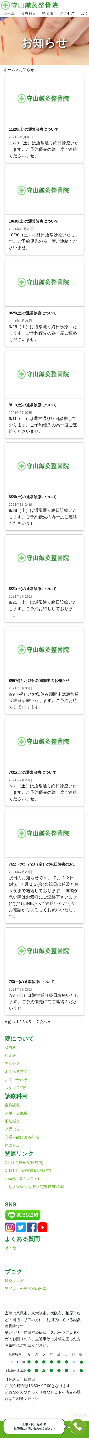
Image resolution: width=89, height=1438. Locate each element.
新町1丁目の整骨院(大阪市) (28, 1171)
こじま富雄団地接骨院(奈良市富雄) (34, 1187)
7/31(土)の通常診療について (32, 772)
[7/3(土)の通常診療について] (44, 951)
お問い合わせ (16, 1080)
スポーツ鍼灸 (16, 1113)
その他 (10, 1248)
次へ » (45, 1022)
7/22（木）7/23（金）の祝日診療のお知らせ (46, 864)
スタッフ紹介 (16, 1088)
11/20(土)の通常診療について (34, 129)
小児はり (12, 1129)
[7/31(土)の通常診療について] (44, 742)
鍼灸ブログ (14, 1281)
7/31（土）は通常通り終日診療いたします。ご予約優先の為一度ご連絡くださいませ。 (43, 792)
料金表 (47, 13)
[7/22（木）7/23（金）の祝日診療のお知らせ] (44, 834)
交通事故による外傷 (22, 1137)
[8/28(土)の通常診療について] (44, 466)
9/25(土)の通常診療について (32, 313)
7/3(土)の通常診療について (31, 982)
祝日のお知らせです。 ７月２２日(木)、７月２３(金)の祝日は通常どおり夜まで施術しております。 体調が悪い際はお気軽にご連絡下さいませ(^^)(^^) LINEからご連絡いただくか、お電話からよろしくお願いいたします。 (44, 897)
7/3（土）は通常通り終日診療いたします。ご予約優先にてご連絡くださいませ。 (44, 1001)
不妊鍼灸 (12, 1121)
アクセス (67, 13)
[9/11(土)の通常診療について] (44, 374)
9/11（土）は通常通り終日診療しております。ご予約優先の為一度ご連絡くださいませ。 (43, 425)
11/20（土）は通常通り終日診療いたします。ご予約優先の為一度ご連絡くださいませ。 (44, 149)
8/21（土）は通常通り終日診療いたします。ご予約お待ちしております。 (43, 608)
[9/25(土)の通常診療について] (44, 283)
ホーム (9, 13)
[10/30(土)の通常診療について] (44, 191)
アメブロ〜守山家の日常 (26, 1289)
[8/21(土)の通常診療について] (44, 558)
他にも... (12, 1145)
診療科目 (28, 13)
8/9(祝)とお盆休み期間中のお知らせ (39, 681)
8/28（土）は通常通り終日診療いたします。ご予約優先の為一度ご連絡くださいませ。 (43, 517)
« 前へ (10, 1022)
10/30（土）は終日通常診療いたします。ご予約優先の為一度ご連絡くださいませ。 (44, 241)
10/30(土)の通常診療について (34, 221)
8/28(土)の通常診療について (32, 497)
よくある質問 (16, 1072)
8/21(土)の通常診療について (32, 589)
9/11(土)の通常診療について (32, 405)
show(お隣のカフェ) (22, 1179)
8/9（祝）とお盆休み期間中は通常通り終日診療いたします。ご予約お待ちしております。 (44, 700)
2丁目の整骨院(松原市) (24, 1163)
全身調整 (12, 1105)
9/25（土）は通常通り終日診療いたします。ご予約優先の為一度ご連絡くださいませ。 (43, 333)
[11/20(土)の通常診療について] (44, 99)
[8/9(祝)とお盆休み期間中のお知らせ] (44, 650)
